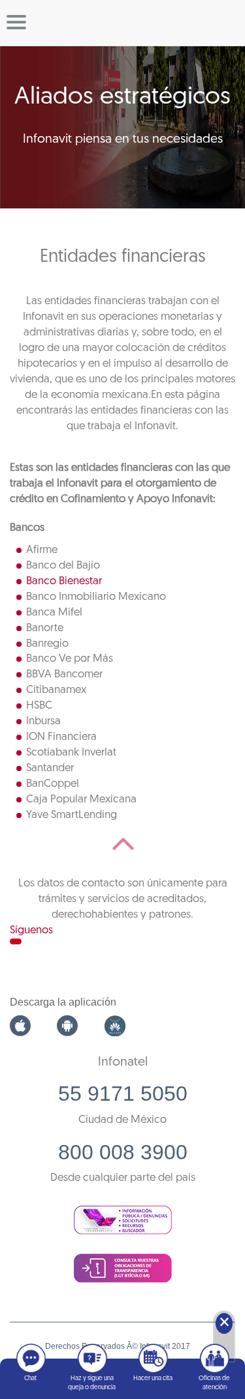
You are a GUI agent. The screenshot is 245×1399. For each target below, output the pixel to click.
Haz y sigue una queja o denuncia (92, 1383)
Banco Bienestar (64, 581)
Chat (30, 1378)
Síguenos (31, 930)
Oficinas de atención (214, 1383)
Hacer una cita (152, 1378)
